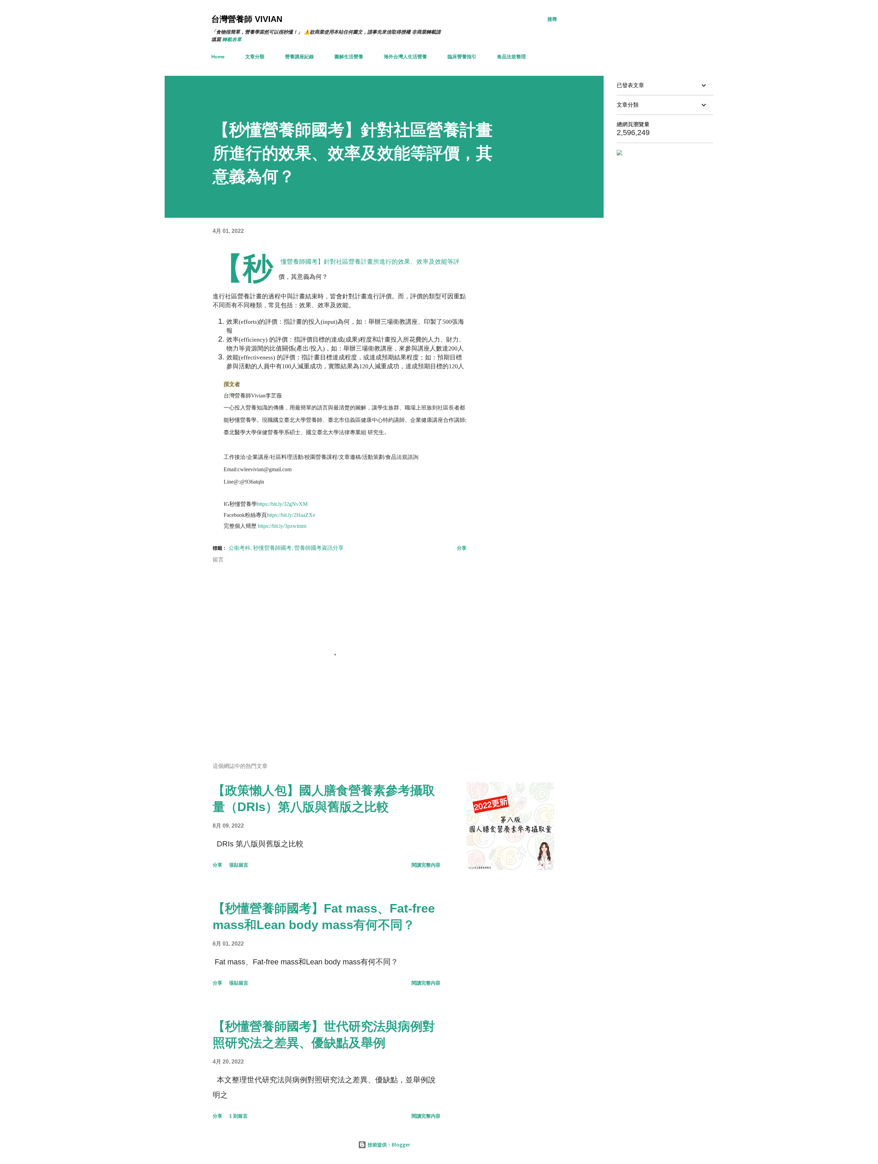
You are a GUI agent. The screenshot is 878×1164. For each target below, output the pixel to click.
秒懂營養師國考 (272, 548)
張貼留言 (238, 865)
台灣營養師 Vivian (246, 19)
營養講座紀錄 (299, 56)
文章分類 (254, 56)
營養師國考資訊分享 (319, 548)
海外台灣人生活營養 (405, 56)
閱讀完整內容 (426, 865)
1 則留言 (238, 1116)
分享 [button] (461, 548)
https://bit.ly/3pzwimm (282, 526)
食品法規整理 (511, 56)
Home (218, 56)
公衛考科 (239, 548)
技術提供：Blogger (388, 1144)
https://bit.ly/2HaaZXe (291, 515)
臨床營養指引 (462, 56)
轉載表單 (231, 39)
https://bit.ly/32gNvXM (282, 504)
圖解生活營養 (348, 56)
